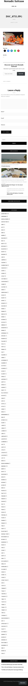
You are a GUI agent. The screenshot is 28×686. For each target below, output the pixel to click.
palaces (3, 490)
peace (2, 506)
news (2, 487)
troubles (3, 615)
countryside (4, 281)
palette (3, 493)
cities (20, 188)
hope (2, 401)
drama (2, 308)
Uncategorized (4, 618)
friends (10, 164)
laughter (3, 439)
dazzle (2, 295)
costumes (3, 278)
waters (17, 164)
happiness (13, 190)
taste (2, 585)
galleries (17, 180)
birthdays (3, 246)
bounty (3, 251)
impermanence (4, 414)
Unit (2, 620)
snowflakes (4, 566)
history (3, 395)
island (2, 422)
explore (10, 180)
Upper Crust (4, 623)
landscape (3, 436)
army (2, 224)
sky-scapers (4, 561)
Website (3, 124)
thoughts (3, 596)
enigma (2, 330)
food (14, 180)
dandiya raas (4, 292)
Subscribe (21, 73)
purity (2, 528)
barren (3, 235)
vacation (14, 164)
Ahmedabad (3, 216)
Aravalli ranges (4, 219)
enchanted (7, 180)
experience (9, 190)
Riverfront (3, 542)
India (2, 417)
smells (2, 563)
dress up (3, 314)
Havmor (3, 387)
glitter (3, 365)
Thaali (2, 591)
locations (3, 455)
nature (8, 191)
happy (20, 180)
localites (3, 452)
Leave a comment (7, 81)
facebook (3, 338)
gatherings (3, 360)
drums (2, 316)
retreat (3, 539)
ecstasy (3, 322)
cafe (2, 257)
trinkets (3, 610)
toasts (3, 601)
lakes (2, 433)
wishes (2, 650)
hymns (2, 409)
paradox (3, 498)
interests (19, 190)
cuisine (2, 284)
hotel (2, 406)
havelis (3, 384)
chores (3, 273)
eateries (2, 180)
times (2, 599)
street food (4, 580)
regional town (4, 534)
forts (2, 346)
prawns (3, 520)
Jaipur (2, 425)
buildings (3, 254)
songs (2, 572)
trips (2, 612)
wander (3, 634)
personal (3, 515)
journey (3, 430)
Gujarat (3, 373)
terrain (3, 588)
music (2, 477)
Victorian (3, 183)
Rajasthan (3, 531)
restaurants (4, 536)
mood (23, 190)
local (2, 449)
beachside (13, 188)
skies (2, 558)
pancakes (3, 496)
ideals (2, 411)
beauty (7, 164)
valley (2, 629)
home (2, 398)
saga (2, 547)
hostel (3, 403)
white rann (3, 642)
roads (2, 544)
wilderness (3, 645)
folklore (3, 341)
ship (2, 553)
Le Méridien (3, 441)
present (3, 523)
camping (3, 259)
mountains (3, 474)
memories (3, 466)
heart (23, 180)
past (2, 504)
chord (2, 270)
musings (3, 479)
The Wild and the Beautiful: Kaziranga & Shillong (12, 669)
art (2, 227)
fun (2, 352)
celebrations (4, 265)
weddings (3, 639)
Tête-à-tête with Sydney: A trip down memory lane (12, 667)
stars (2, 577)
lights (2, 447)
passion (3, 501)
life (2, 444)
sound (2, 574)
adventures (3, 164)
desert (3, 300)
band (2, 232)
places (2, 517)
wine (2, 648)
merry (2, 468)
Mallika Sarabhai (5, 463)
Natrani (3, 482)
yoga (2, 653)
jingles (3, 428)
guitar (2, 371)
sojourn (3, 569)
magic (2, 460)
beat (2, 240)
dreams (3, 311)
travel (2, 607)
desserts (3, 303)
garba (2, 357)
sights (2, 555)
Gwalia (2, 376)
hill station (4, 392)
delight (3, 297)
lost (2, 458)
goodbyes (3, 368)
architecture (4, 221)
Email (2, 118)
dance (2, 289)
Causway (3, 262)
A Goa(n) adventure (5, 166)
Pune (2, 525)
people (2, 512)
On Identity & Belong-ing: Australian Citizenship (11, 664)
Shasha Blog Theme (11, 681)
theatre (3, 593)
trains (2, 604)
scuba (2, 550)
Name (2, 111)
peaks (2, 509)
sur (2, 582)
